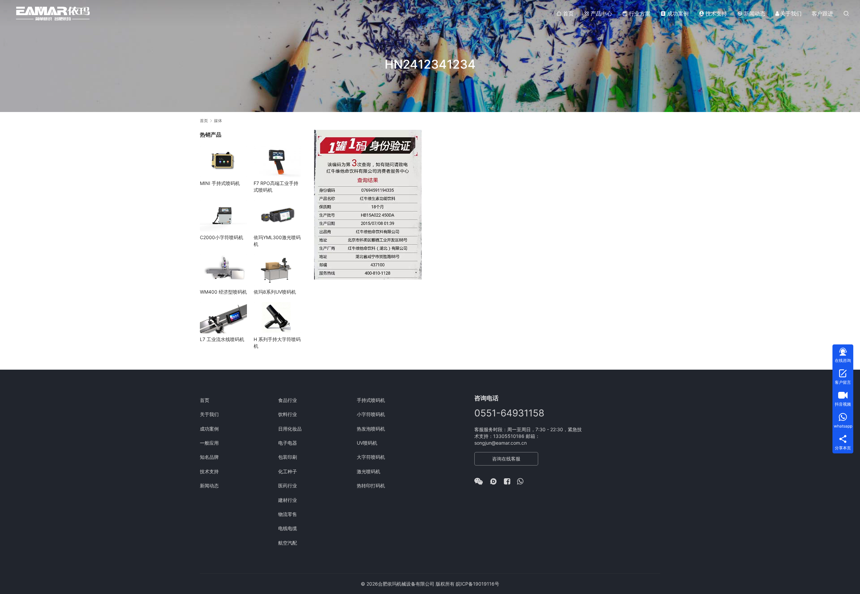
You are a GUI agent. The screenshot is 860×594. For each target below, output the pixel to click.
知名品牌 (209, 457)
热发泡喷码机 (371, 429)
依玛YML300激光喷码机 (277, 240)
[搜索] (846, 13)
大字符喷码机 (371, 457)
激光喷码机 (368, 471)
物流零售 (287, 514)
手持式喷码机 (371, 400)
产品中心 (601, 13)
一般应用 (209, 443)
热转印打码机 (371, 485)
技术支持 (716, 13)
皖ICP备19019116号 (477, 584)
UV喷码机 (367, 443)
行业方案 (639, 13)
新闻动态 (754, 13)
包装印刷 (287, 457)
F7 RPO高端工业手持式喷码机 (276, 186)
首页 (568, 13)
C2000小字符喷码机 (221, 237)
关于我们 (791, 13)
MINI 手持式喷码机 (220, 183)
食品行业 (287, 400)
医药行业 (287, 485)
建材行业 (287, 500)
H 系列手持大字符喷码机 (277, 342)
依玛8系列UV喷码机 (275, 292)
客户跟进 (822, 13)
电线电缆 (287, 528)
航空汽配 (287, 543)
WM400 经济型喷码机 (223, 292)
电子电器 (287, 443)
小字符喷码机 (371, 414)
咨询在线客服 (506, 458)
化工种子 (287, 471)
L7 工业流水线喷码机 (222, 339)
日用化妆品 (290, 429)
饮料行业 (287, 414)
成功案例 (678, 13)
